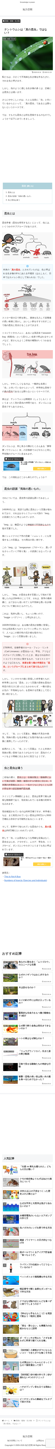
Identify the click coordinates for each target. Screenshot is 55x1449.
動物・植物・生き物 (12, 21)
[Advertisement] (27, 151)
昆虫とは (11, 192)
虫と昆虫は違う (14, 200)
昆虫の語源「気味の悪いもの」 (20, 196)
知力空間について (14, 1441)
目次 (24, 186)
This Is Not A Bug (12, 876)
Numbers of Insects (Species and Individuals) (25, 880)
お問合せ (40, 1441)
